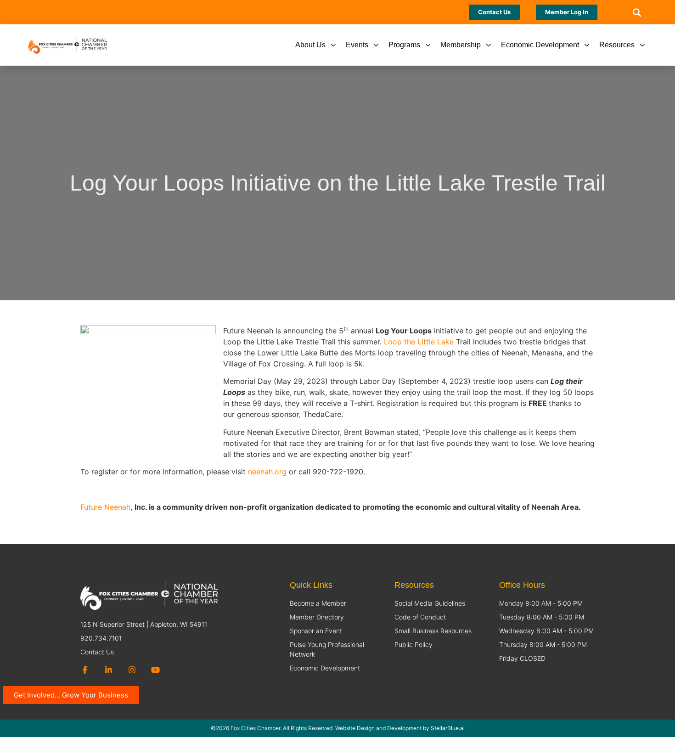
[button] (636, 12)
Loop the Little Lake (419, 341)
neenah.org (267, 471)
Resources (617, 45)
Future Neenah (105, 507)
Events (357, 45)
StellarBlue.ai (448, 728)
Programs (404, 45)
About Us (310, 45)
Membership (460, 45)
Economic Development (540, 45)
